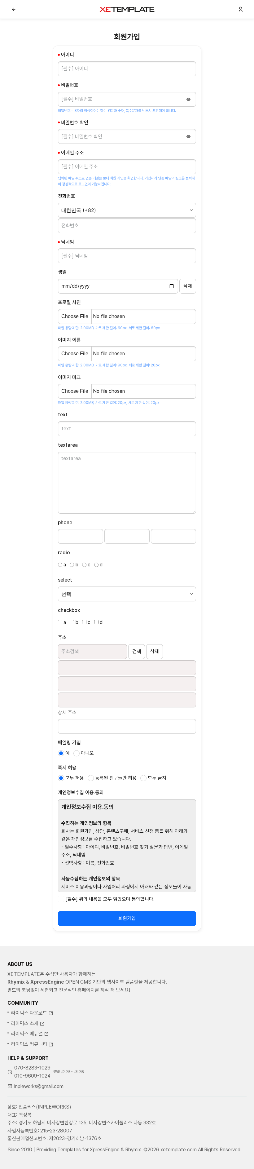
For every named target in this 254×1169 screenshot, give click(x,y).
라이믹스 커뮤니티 (29, 1044)
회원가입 (127, 918)
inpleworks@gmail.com (39, 1086)
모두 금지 (157, 778)
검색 (136, 651)
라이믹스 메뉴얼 (27, 1034)
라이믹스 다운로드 (29, 1013)
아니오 (87, 753)
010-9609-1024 (32, 1076)
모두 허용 (74, 778)
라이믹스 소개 (24, 1023)
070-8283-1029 (32, 1068)
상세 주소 (67, 712)
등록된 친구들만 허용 (116, 778)
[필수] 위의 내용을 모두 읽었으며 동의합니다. (110, 899)
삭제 (154, 651)
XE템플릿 (127, 9)
